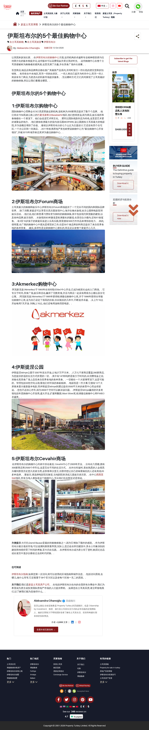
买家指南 (76, 13)
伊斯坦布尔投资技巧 (108, 674)
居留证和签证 (58, 671)
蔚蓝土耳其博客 (29, 24)
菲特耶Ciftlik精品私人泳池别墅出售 (123, 110)
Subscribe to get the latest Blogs (123, 59)
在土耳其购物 (17, 41)
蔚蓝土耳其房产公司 (39, 584)
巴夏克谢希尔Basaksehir (50, 114)
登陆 (141, 12)
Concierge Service (60, 674)
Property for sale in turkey (110, 668)
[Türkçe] (77, 706)
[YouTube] (119, 5)
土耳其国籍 (104, 664)
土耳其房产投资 (106, 678)
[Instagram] (113, 5)
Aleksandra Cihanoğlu (28, 48)
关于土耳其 (65, 13)
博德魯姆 (80, 676)
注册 (134, 12)
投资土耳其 (57, 664)
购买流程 (56, 668)
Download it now (122, 184)
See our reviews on (74, 711)
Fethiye (33, 671)
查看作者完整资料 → (46, 629)
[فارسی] (74, 706)
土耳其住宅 (11, 664)
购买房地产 (35, 13)
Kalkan (32, 678)
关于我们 (87, 13)
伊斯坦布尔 (49, 41)
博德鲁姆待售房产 (14, 668)
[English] (61, 706)
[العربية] (67, 706)
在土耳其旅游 (34, 41)
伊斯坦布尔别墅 (13, 674)
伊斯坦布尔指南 (20, 574)
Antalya (33, 674)
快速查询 (129, 129)
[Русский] (64, 706)
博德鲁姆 (33, 668)
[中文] (70, 706)
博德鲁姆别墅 (12, 678)
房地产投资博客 (106, 671)
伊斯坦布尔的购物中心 (47, 57)
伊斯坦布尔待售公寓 (15, 671)
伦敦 (79, 668)
